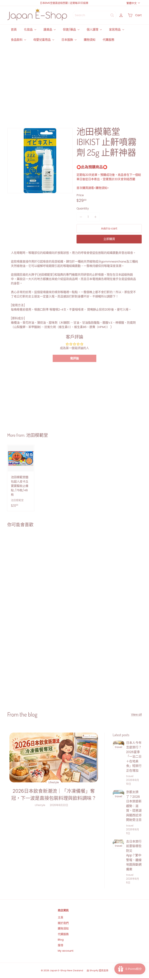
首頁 (14, 29)
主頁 (60, 917)
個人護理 (93, 29)
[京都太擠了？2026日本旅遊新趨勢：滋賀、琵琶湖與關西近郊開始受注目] (118, 793)
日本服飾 (67, 40)
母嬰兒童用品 (42, 40)
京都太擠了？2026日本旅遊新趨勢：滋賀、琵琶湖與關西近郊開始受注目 (134, 806)
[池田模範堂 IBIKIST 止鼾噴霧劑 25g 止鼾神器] (18, 565)
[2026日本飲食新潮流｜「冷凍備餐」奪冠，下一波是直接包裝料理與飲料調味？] (53, 757)
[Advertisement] (74, 81)
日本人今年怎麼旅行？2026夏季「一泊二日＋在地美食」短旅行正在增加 (134, 757)
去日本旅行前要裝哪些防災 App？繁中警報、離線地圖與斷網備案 (134, 855)
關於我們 (63, 923)
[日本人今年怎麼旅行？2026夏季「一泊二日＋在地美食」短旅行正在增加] (118, 744)
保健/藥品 (70, 29)
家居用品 (115, 29)
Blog (61, 939)
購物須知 (89, 40)
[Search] (112, 15)
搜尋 (60, 945)
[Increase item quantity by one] (95, 217)
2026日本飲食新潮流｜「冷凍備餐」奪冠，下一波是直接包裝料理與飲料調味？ (53, 794)
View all (136, 714)
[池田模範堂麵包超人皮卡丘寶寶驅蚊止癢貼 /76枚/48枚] (20, 478)
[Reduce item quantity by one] (80, 217)
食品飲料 (17, 40)
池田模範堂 (37, 435)
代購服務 (108, 40)
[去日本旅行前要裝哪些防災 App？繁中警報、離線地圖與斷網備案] (118, 842)
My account (66, 951)
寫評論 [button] (74, 358)
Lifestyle (40, 805)
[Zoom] (39, 160)
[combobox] (94, 15)
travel (129, 776)
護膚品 (48, 29)
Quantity (82, 208)
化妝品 (28, 29)
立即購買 (109, 239)
